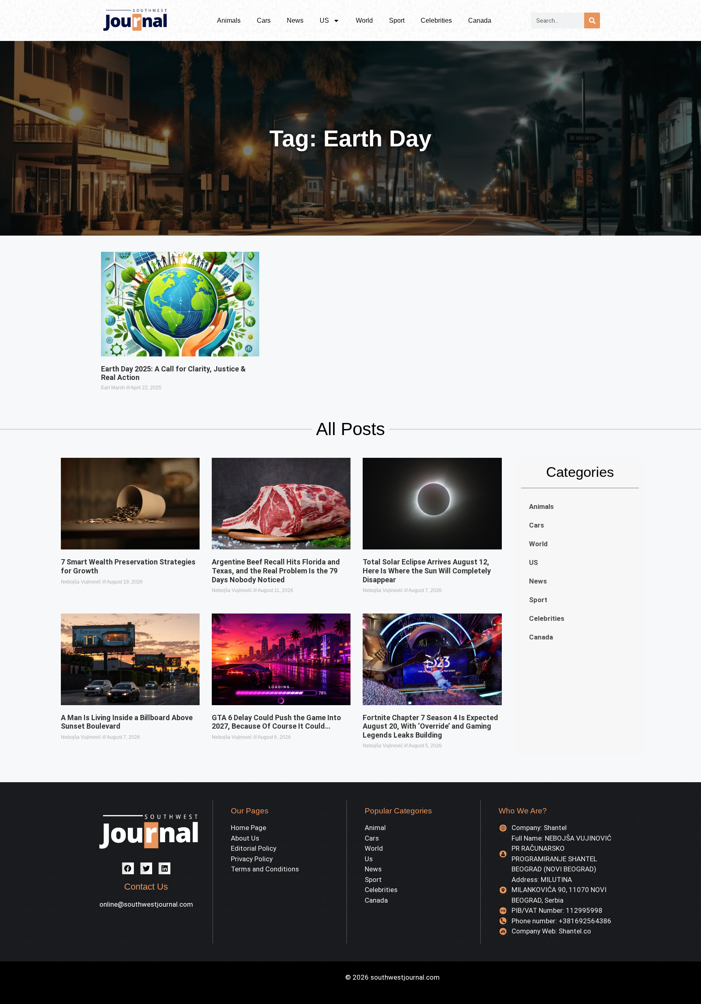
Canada (479, 20)
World (364, 20)
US (324, 20)
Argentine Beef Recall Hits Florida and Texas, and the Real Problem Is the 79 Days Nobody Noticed (276, 571)
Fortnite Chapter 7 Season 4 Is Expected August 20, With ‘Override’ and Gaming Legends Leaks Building (430, 726)
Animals (229, 20)
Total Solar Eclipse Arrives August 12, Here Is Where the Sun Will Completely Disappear (427, 571)
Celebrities (436, 20)
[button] (128, 868)
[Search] (592, 20)
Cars (264, 20)
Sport (396, 20)
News (295, 20)
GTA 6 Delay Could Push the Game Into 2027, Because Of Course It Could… (276, 722)
